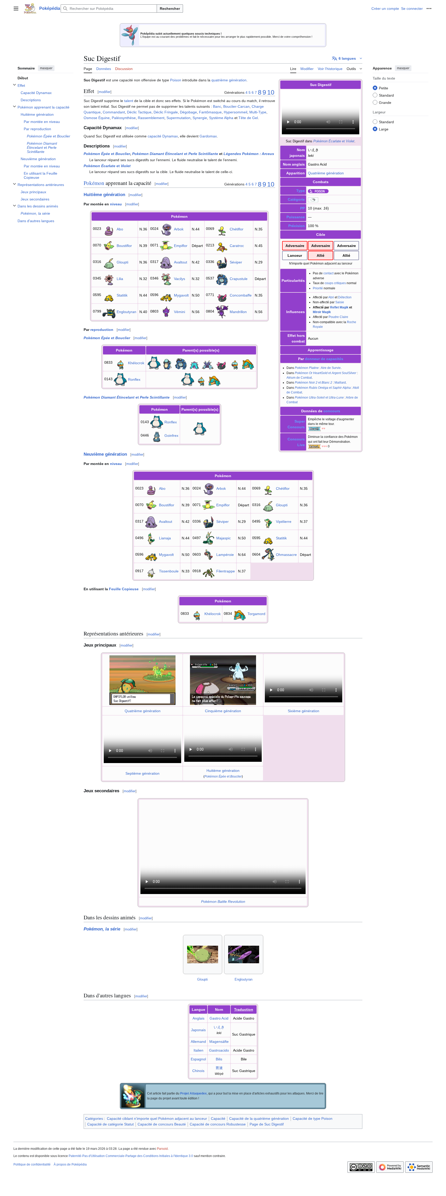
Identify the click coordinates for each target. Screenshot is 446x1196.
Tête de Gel (248, 118)
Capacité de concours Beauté (162, 1124)
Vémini (179, 312)
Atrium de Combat (299, 377)
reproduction (101, 330)
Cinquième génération (223, 711)
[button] (16, 8)
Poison (175, 80)
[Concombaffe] (222, 295)
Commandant (114, 112)
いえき (219, 1027)
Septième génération (142, 773)
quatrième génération (228, 80)
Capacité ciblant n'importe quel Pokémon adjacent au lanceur (157, 1118)
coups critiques (335, 283)
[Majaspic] (208, 538)
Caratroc (237, 246)
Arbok (179, 229)
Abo (120, 229)
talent (128, 101)
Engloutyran (126, 312)
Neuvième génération (105, 454)
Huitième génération (104, 194)
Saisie (339, 302)
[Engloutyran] (109, 311)
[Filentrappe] (208, 571)
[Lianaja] (151, 538)
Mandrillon (238, 312)
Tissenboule (169, 571)
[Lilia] (109, 278)
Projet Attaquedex (193, 1093)
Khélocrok (136, 363)
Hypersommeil (235, 112)
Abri (331, 297)
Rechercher (170, 8)
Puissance (295, 217)
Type (300, 191)
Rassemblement (151, 118)
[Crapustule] (222, 278)
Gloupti (122, 262)
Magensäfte (219, 1041)
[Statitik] (109, 295)
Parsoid (162, 1149)
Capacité (218, 1118)
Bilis (219, 1059)
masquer (46, 68)
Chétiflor (236, 229)
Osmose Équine (97, 118)
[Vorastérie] (194, 362)
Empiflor (180, 246)
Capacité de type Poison (312, 1118)
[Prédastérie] (207, 362)
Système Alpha (221, 118)
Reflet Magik (339, 307)
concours (331, 411)
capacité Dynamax (163, 136)
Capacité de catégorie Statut (110, 1124)
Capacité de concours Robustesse (218, 1124)
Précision (296, 226)
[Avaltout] (166, 262)
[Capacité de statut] (313, 199)
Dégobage (188, 112)
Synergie (200, 118)
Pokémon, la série (102, 929)
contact (328, 273)
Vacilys (179, 279)
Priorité (318, 288)
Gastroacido (219, 1050)
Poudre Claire (338, 317)
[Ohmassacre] (268, 554)
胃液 (219, 1068)
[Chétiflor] (222, 229)
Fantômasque (210, 112)
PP (302, 208)
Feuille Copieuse (124, 589)
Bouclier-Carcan (236, 106)
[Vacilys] (166, 278)
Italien (198, 1050)
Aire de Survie (331, 367)
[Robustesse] (314, 446)
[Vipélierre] (268, 521)
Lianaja (165, 538)
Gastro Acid (219, 1018)
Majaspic (223, 538)
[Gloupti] (109, 262)
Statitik (122, 295)
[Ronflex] (154, 362)
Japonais (198, 1030)
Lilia (120, 279)
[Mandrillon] (222, 311)
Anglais (198, 1018)
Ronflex (134, 379)
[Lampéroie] (208, 554)
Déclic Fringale (166, 112)
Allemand (198, 1041)
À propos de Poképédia (70, 1164)
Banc (217, 106)
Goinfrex (171, 435)
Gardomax (208, 136)
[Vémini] (166, 311)
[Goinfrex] (156, 435)
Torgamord (256, 614)
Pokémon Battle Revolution (223, 901)
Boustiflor (124, 246)
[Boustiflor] (109, 245)
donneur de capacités (324, 359)
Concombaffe (241, 295)
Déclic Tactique (139, 112)
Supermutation (178, 118)
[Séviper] (222, 262)
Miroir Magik (322, 312)
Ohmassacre (286, 555)
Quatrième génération (326, 173)
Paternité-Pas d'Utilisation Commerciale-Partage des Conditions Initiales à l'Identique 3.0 (131, 1156)
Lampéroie (225, 555)
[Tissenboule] (151, 571)
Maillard (340, 382)
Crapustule (239, 279)
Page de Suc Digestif (267, 1124)
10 (270, 92)
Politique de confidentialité (32, 1164)
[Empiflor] (166, 245)
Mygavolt (181, 295)
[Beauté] (314, 428)
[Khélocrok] (120, 362)
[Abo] (109, 229)
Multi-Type (257, 112)
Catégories (94, 1118)
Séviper (236, 262)
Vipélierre (283, 521)
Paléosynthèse (124, 118)
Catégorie (296, 199)
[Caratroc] (222, 245)
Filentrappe (225, 571)
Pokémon (94, 183)
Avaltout (180, 262)
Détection (345, 297)
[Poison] (318, 191)
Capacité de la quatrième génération (259, 1118)
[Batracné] (167, 362)
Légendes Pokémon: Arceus (249, 154)
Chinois (198, 1071)
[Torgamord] (248, 362)
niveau (116, 204)
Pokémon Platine (307, 367)
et (333, 141)
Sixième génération (303, 711)
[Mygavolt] (166, 295)
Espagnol (198, 1059)
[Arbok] (166, 229)
